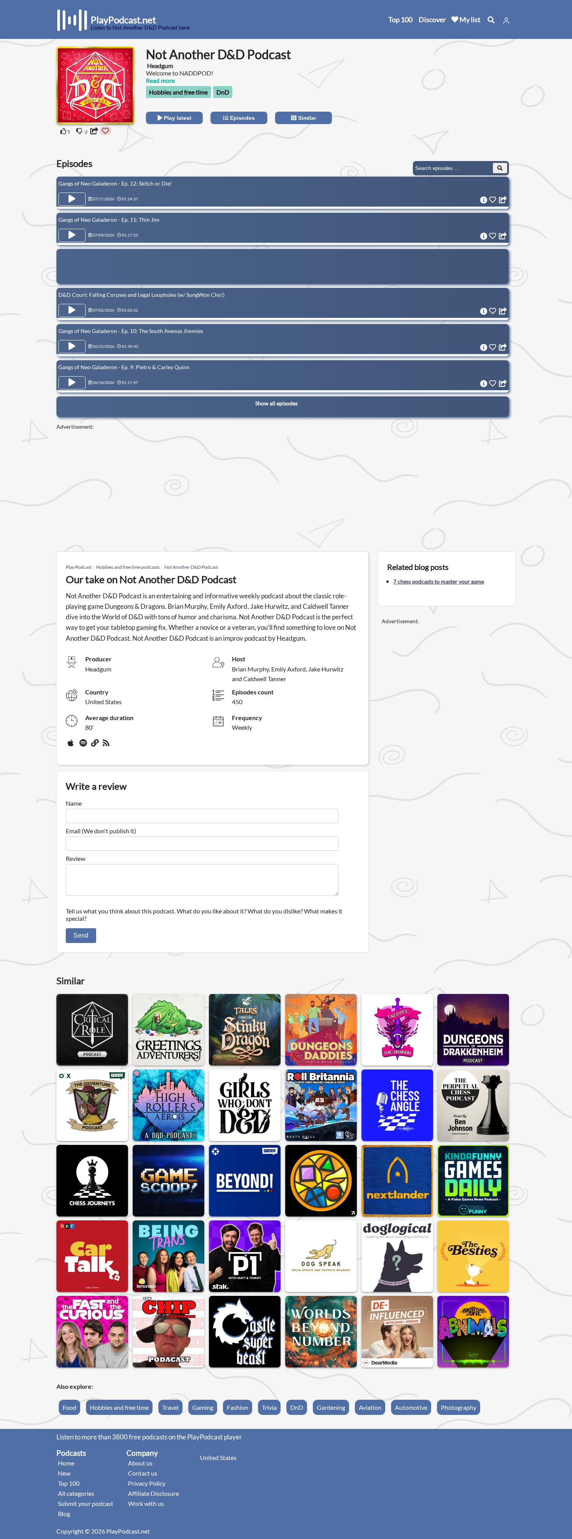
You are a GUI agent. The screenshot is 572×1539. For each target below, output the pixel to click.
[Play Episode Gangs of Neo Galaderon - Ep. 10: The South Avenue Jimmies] (72, 346)
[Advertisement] (446, 95)
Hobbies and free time (178, 92)
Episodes (241, 118)
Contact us (142, 1473)
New (64, 1473)
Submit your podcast (85, 1503)
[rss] (107, 745)
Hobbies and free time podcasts (128, 567)
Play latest (176, 118)
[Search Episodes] (500, 168)
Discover (432, 19)
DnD (222, 92)
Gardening (331, 1407)
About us (140, 1463)
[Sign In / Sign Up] (506, 20)
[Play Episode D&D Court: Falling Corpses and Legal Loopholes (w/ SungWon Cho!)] (72, 310)
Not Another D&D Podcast (191, 567)
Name (74, 803)
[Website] (95, 745)
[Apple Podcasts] (72, 745)
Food (69, 1407)
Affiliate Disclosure (153, 1493)
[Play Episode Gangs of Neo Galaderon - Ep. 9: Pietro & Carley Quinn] (72, 382)
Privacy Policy (146, 1483)
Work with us (146, 1503)
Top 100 (400, 19)
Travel (170, 1407)
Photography (458, 1407)
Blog (64, 1513)
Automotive (411, 1407)
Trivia (269, 1407)
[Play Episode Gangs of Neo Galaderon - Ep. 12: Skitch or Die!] (72, 199)
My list (469, 19)
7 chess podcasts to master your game (438, 581)
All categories (76, 1493)
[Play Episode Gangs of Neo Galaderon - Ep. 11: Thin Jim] (72, 235)
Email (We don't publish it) (101, 830)
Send (81, 935)
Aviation (370, 1407)
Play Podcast (78, 567)
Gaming (202, 1407)
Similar (306, 118)
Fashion (237, 1407)
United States (218, 1457)
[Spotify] (83, 745)
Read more (160, 80)
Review (75, 858)
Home (66, 1463)
